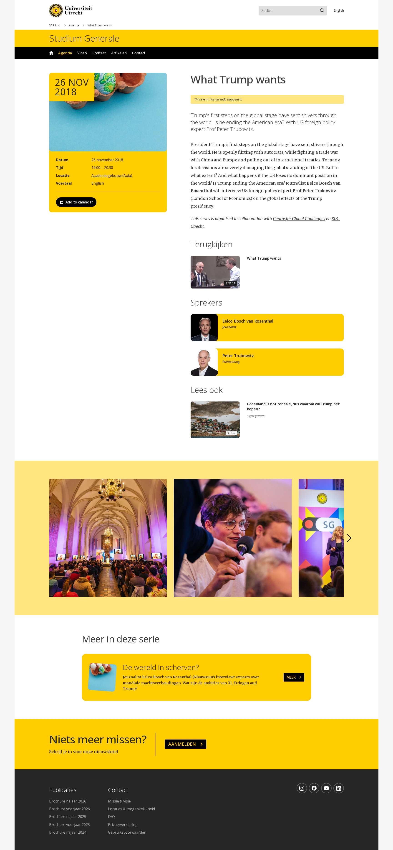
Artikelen (119, 52)
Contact (138, 52)
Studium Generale (84, 38)
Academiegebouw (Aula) (111, 175)
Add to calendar (79, 202)
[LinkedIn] (338, 788)
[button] (349, 538)
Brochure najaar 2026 (67, 801)
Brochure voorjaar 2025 (69, 824)
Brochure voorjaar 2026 (69, 808)
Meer (291, 677)
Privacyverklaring (123, 824)
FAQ (111, 816)
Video (82, 52)
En (339, 10)
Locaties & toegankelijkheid (131, 808)
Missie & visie (119, 801)
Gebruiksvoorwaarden (127, 832)
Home (51, 52)
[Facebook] (314, 788)
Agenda (74, 25)
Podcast (99, 52)
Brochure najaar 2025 (67, 816)
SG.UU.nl (54, 25)
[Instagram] (302, 788)
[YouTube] (326, 788)
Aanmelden (182, 744)
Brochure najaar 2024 (67, 832)
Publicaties (62, 790)
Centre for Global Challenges (299, 218)
